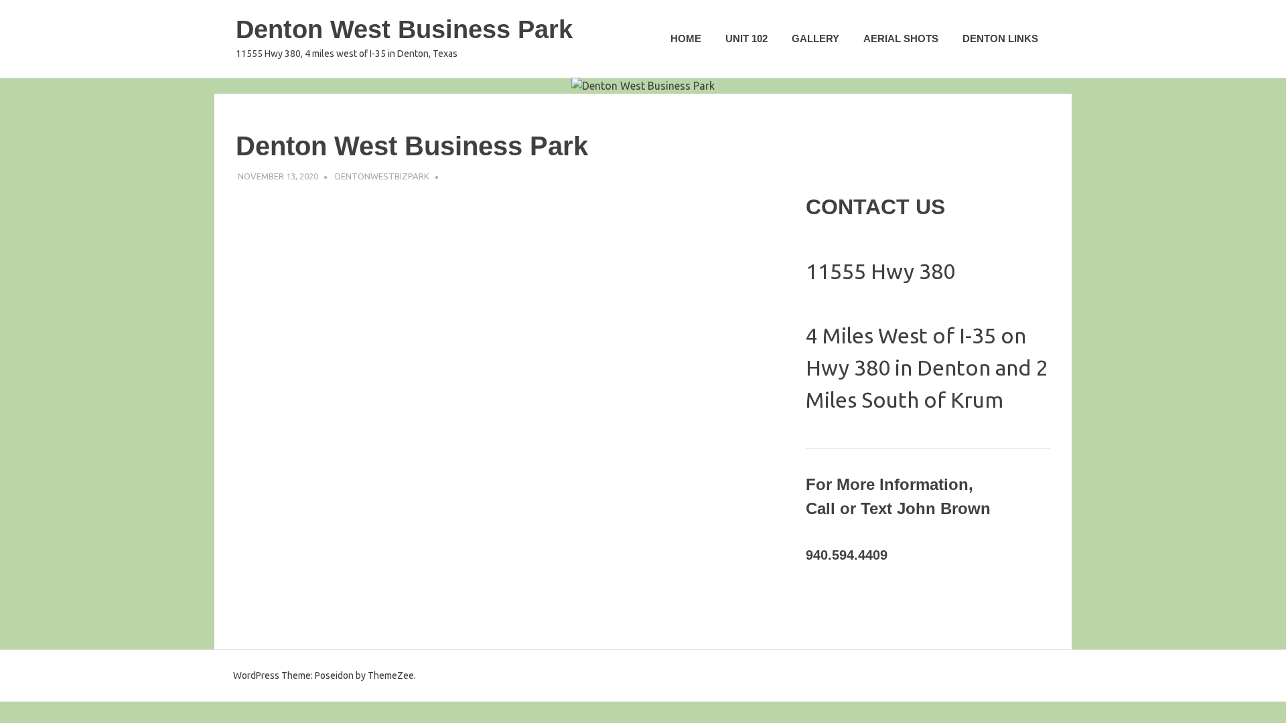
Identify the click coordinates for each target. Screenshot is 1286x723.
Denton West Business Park (404, 29)
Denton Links (1000, 38)
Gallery (815, 38)
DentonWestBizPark (382, 176)
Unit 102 (746, 38)
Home (685, 38)
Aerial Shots (900, 38)
